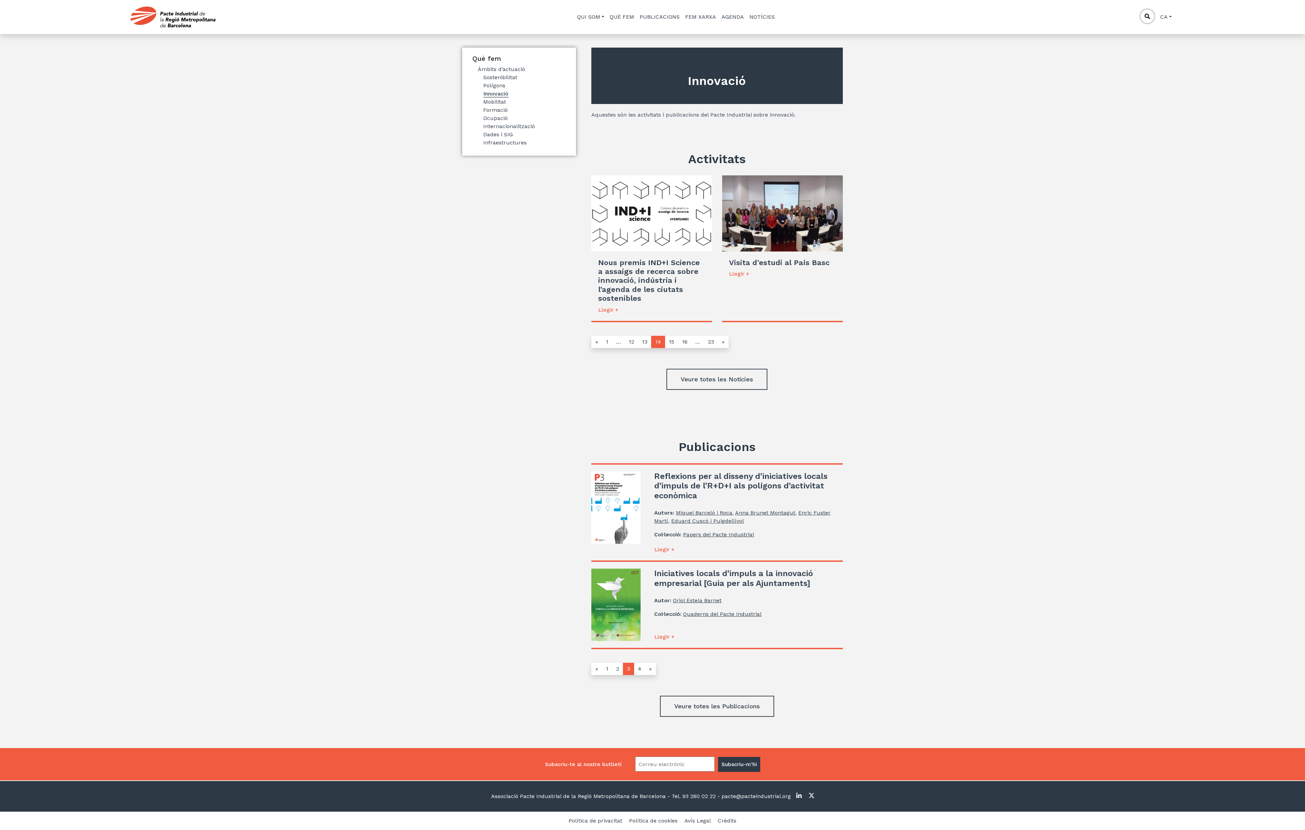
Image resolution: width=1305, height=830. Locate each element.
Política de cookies (653, 820)
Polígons (494, 85)
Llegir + (608, 310)
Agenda (732, 17)
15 (671, 342)
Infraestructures (505, 142)
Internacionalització (509, 126)
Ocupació (495, 118)
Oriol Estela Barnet (697, 600)
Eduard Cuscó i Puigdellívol (707, 521)
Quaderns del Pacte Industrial (722, 614)
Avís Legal (697, 820)
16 (685, 342)
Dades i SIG (498, 134)
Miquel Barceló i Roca (704, 512)
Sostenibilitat (500, 77)
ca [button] (1164, 17)
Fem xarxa (700, 17)
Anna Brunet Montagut (765, 512)
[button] (716, 379)
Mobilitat (494, 102)
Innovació (495, 93)
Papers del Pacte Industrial (718, 534)
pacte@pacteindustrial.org (755, 796)
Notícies (762, 17)
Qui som (588, 17)
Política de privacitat (595, 820)
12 (631, 342)
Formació (495, 110)
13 (644, 342)
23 (711, 342)
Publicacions (660, 17)
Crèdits (727, 820)
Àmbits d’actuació (501, 69)
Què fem (622, 17)
